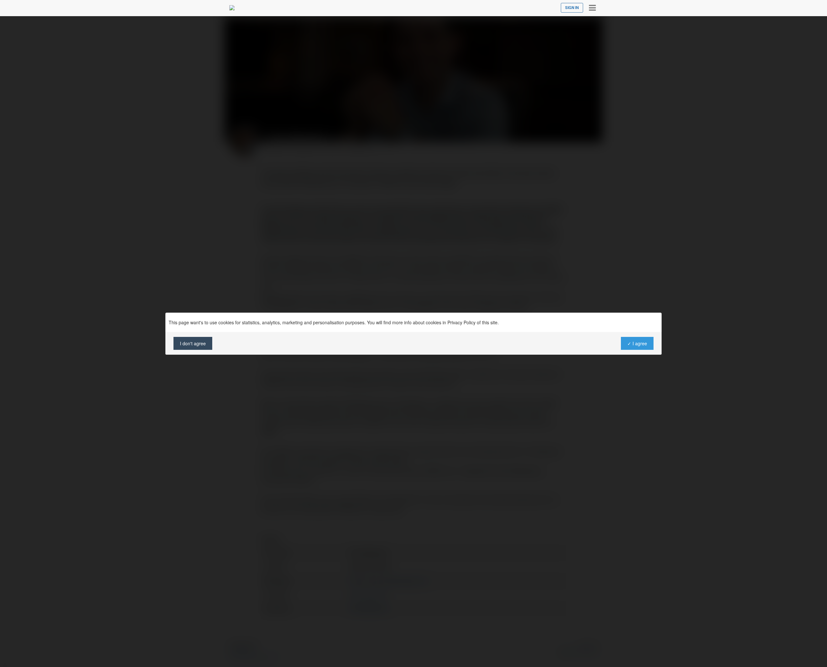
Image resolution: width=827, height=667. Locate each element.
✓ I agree (637, 343)
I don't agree (193, 343)
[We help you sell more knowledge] (232, 7)
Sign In (572, 7)
